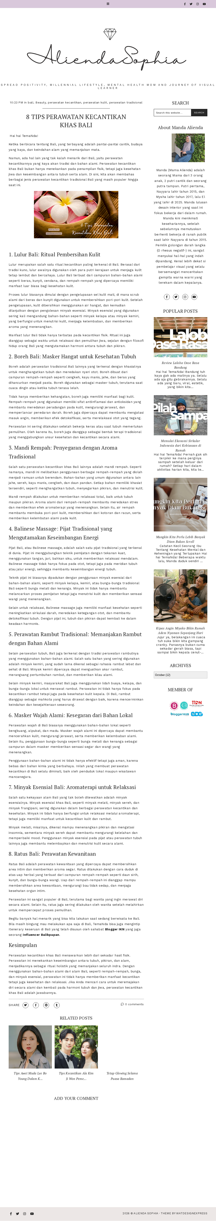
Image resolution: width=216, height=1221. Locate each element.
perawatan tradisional (126, 102)
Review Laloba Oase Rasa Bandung (180, 365)
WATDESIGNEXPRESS (191, 1213)
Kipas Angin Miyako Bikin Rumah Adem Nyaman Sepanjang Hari (180, 630)
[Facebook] (185, 4)
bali (30, 102)
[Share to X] (25, 1005)
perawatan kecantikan (64, 102)
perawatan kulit (95, 102)
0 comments (134, 1004)
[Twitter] (191, 4)
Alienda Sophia (146, 1213)
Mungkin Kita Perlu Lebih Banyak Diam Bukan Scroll (180, 539)
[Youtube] (204, 4)
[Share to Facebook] (36, 1005)
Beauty (40, 102)
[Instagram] (197, 4)
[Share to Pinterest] (46, 1005)
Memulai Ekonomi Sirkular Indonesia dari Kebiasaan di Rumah (180, 445)
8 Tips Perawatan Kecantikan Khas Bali (76, 121)
